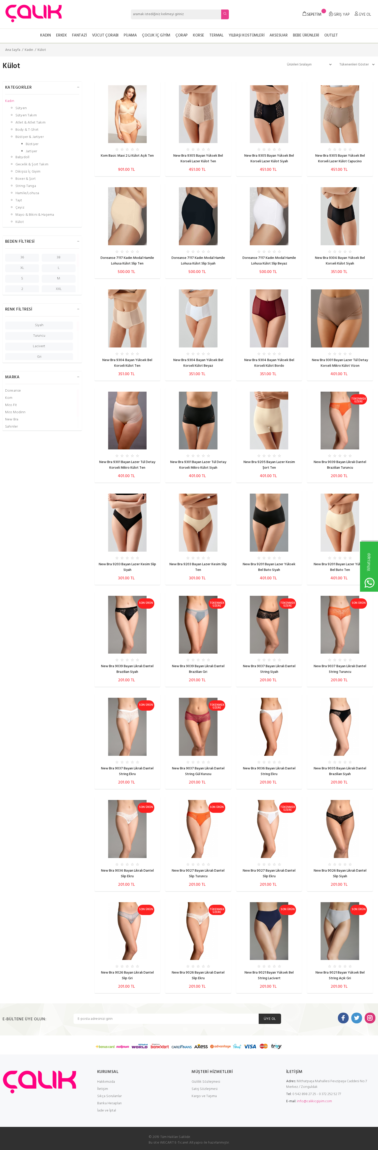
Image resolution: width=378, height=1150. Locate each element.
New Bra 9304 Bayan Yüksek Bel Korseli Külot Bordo (269, 363)
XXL (59, 289)
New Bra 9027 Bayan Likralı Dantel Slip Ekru (269, 873)
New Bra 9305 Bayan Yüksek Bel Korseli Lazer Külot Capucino (340, 158)
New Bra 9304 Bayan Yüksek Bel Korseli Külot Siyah (340, 261)
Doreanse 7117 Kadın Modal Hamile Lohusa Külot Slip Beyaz (269, 261)
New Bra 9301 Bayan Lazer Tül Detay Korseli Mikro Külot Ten (127, 465)
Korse (198, 35)
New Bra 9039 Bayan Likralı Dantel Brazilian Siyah (127, 669)
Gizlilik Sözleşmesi (206, 1082)
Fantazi (79, 35)
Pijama (130, 35)
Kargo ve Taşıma (204, 1096)
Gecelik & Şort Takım (31, 164)
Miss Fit (11, 405)
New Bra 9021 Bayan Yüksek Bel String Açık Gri (340, 975)
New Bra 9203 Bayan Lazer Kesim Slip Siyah (127, 567)
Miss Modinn (15, 412)
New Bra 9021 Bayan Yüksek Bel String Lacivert (269, 975)
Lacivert (39, 346)
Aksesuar (278, 35)
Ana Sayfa (12, 50)
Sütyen (21, 108)
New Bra (11, 419)
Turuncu (39, 336)
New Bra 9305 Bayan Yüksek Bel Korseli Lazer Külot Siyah (269, 158)
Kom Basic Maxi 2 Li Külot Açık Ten (127, 156)
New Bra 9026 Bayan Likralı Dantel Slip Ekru (198, 975)
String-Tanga (25, 186)
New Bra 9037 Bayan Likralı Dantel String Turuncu (340, 669)
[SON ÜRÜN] (127, 625)
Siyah (39, 325)
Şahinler (11, 427)
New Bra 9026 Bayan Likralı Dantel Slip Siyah (340, 873)
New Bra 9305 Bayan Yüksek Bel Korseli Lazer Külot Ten (198, 158)
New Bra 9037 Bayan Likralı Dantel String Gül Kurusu (198, 771)
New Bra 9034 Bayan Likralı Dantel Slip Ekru (127, 873)
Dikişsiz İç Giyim (27, 172)
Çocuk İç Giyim (156, 35)
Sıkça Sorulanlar (109, 1096)
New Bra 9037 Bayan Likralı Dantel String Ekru (127, 771)
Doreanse (13, 391)
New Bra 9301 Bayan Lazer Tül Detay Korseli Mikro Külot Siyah (198, 465)
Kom (8, 398)
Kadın (45, 35)
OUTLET (331, 35)
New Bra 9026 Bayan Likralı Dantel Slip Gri (127, 975)
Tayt (18, 200)
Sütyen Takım (26, 115)
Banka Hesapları (109, 1103)
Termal (216, 35)
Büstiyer (32, 144)
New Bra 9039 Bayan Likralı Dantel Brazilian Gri (198, 669)
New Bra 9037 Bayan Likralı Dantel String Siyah (269, 669)
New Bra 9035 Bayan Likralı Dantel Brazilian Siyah (340, 771)
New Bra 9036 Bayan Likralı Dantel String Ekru (269, 771)
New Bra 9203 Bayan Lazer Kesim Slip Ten (198, 567)
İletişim (102, 1089)
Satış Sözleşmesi (205, 1089)
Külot (42, 50)
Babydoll (22, 157)
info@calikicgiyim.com (314, 1101)
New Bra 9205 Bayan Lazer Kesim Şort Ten (269, 465)
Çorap (181, 35)
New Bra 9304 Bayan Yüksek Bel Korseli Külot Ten (127, 363)
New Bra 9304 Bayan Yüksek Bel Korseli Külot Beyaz (198, 363)
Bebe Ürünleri (306, 35)
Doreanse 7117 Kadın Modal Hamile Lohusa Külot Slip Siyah (198, 261)
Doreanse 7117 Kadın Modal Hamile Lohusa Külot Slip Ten (127, 261)
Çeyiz (19, 208)
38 (58, 257)
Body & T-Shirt (27, 130)
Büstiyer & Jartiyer (29, 137)
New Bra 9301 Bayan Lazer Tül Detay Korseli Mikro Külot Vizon (340, 363)
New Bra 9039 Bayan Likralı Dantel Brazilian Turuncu (340, 465)
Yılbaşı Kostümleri (246, 35)
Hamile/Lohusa (27, 193)
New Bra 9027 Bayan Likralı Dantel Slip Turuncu (198, 873)
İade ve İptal (106, 1111)
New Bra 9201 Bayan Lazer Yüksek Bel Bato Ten (340, 567)
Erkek (61, 35)
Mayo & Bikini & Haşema (34, 215)
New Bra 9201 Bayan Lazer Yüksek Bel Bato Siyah (269, 567)
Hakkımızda (106, 1082)
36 (22, 257)
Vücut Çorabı (105, 35)
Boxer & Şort (25, 179)
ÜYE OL (270, 1019)
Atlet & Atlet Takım (30, 123)
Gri (39, 357)
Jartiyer (31, 151)
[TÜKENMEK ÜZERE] (340, 420)
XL (22, 268)
